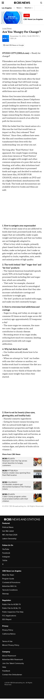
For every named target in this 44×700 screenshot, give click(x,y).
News (19, 8)
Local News (7, 28)
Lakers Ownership (9, 539)
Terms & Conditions (9, 590)
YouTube (5, 549)
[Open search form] (41, 3)
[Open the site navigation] (8, 3)
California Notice (8, 634)
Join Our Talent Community (13, 663)
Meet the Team (8, 575)
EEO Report (6, 619)
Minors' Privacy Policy (10, 645)
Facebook (6, 553)
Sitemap (5, 594)
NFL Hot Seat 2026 (9, 535)
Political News (7, 527)
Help (4, 667)
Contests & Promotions (11, 582)
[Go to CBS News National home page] (22, 3)
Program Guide (8, 579)
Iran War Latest (8, 531)
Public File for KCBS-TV (11, 604)
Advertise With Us (9, 586)
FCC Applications (9, 616)
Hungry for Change (27, 73)
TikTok (4, 560)
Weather (28, 8)
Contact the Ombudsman (12, 675)
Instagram (6, 557)
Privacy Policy (7, 630)
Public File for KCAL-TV (11, 608)
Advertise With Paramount (12, 659)
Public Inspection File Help (12, 612)
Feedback (6, 671)
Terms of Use (7, 641)
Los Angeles (7, 8)
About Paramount (9, 656)
